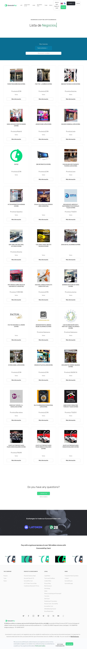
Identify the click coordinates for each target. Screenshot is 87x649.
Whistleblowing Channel (50, 608)
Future (5, 581)
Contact (66, 578)
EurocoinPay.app (69, 583)
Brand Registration (48, 611)
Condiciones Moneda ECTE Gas (31, 586)
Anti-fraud (46, 598)
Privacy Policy (47, 583)
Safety (45, 591)
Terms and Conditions (49, 578)
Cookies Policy (47, 581)
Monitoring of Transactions (50, 601)
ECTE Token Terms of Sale (30, 583)
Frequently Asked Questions (71, 575)
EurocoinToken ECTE (29, 578)
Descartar (69, 644)
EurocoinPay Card (28, 581)
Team (5, 578)
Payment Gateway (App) (30, 575)
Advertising (47, 588)
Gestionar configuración (60, 644)
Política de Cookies (40, 646)
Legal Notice (47, 575)
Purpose (5, 575)
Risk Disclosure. (75, 636)
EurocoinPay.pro (68, 581)
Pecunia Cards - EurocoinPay (51, 603)
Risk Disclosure (48, 586)
